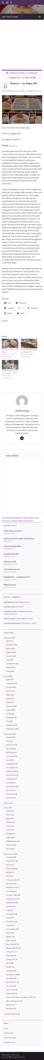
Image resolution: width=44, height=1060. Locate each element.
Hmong (9, 698)
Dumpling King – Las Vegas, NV (21, 77)
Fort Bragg (10, 752)
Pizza (8, 660)
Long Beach (10, 764)
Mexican (9, 845)
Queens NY (10, 959)
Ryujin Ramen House (13, 531)
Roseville (9, 783)
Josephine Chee (10, 611)
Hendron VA (11, 903)
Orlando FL (10, 779)
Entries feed (8, 1033)
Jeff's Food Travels (10, 17)
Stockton (9, 798)
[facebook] (11, 2)
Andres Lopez (9, 618)
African (9, 815)
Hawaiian (9, 834)
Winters (9, 1005)
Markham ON (11, 771)
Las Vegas (29, 91)
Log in (6, 1028)
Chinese (9, 687)
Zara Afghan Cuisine (25, 618)
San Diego (10, 978)
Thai (8, 721)
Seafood (9, 667)
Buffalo (9, 872)
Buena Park (10, 868)
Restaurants (37, 91)
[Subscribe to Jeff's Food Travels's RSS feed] (3, 2)
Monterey (10, 940)
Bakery (8, 818)
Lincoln (8, 760)
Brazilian (9, 822)
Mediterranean (11, 841)
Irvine (8, 910)
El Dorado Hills (11, 880)
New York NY (11, 775)
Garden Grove (11, 899)
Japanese (9, 706)
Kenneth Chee (9, 607)
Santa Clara (10, 990)
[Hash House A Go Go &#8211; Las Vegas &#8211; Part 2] (10, 364)
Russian (9, 849)
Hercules (9, 906)
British (8, 826)
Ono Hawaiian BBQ (12, 546)
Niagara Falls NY (12, 948)
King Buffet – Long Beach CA (17, 577)
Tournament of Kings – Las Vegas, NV (23, 73)
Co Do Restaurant (12, 569)
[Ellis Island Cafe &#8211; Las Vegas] (10, 343)
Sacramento (10, 786)
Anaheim (9, 737)
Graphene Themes (19, 1057)
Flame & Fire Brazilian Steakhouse (19, 538)
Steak (8, 671)
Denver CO (10, 745)
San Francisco (11, 982)
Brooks (8, 865)
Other (6, 808)
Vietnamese (10, 729)
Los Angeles (11, 767)
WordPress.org (9, 1042)
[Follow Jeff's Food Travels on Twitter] (7, 2)
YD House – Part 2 (29, 623)
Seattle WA (10, 794)
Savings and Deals (10, 1014)
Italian (8, 837)
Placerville (10, 956)
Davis (8, 741)
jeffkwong (7, 91)
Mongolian (10, 717)
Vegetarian (10, 725)
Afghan (9, 811)
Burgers (9, 652)
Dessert (9, 656)
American (15, 91)
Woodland (10, 1008)
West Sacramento (13, 1001)
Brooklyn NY (11, 861)
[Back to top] (38, 1054)
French (8, 830)
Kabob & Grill (10, 561)
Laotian (9, 714)
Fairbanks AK (11, 887)
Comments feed (10, 1038)
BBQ (8, 641)
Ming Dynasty (10, 584)
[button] (7, 103)
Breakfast (22, 91)
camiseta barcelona (12, 623)
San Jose (9, 790)
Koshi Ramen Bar (11, 554)
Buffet (8, 648)
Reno (8, 963)
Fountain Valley (12, 895)
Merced (9, 933)
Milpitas (9, 937)
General (7, 803)
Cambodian (10, 683)
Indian (8, 702)
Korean (9, 710)
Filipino (8, 695)
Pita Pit (20, 607)
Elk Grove (9, 749)
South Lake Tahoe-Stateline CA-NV (19, 997)
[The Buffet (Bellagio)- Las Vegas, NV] (29, 343)
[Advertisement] (22, 43)
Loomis (8, 925)
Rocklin (9, 967)
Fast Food (7, 734)
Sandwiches (10, 664)
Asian (6, 676)
